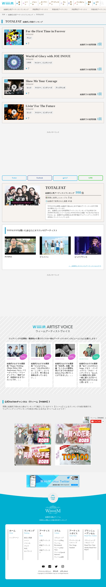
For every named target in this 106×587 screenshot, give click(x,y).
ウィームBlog (58, 540)
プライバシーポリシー (44, 571)
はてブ (65, 178)
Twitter (14, 178)
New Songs (73, 545)
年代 (25, 548)
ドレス (26, 546)
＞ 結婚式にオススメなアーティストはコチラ (85, 266)
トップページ (14, 538)
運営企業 (55, 571)
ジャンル (27, 543)
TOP (3, 14)
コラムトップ (59, 538)
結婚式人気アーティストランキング (20, 15)
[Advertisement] (53, 153)
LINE (91, 178)
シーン (26, 540)
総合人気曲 (28, 538)
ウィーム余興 (59, 557)
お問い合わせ (64, 571)
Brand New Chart (89, 545)
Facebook (40, 178)
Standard (72, 548)
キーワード (28, 551)
